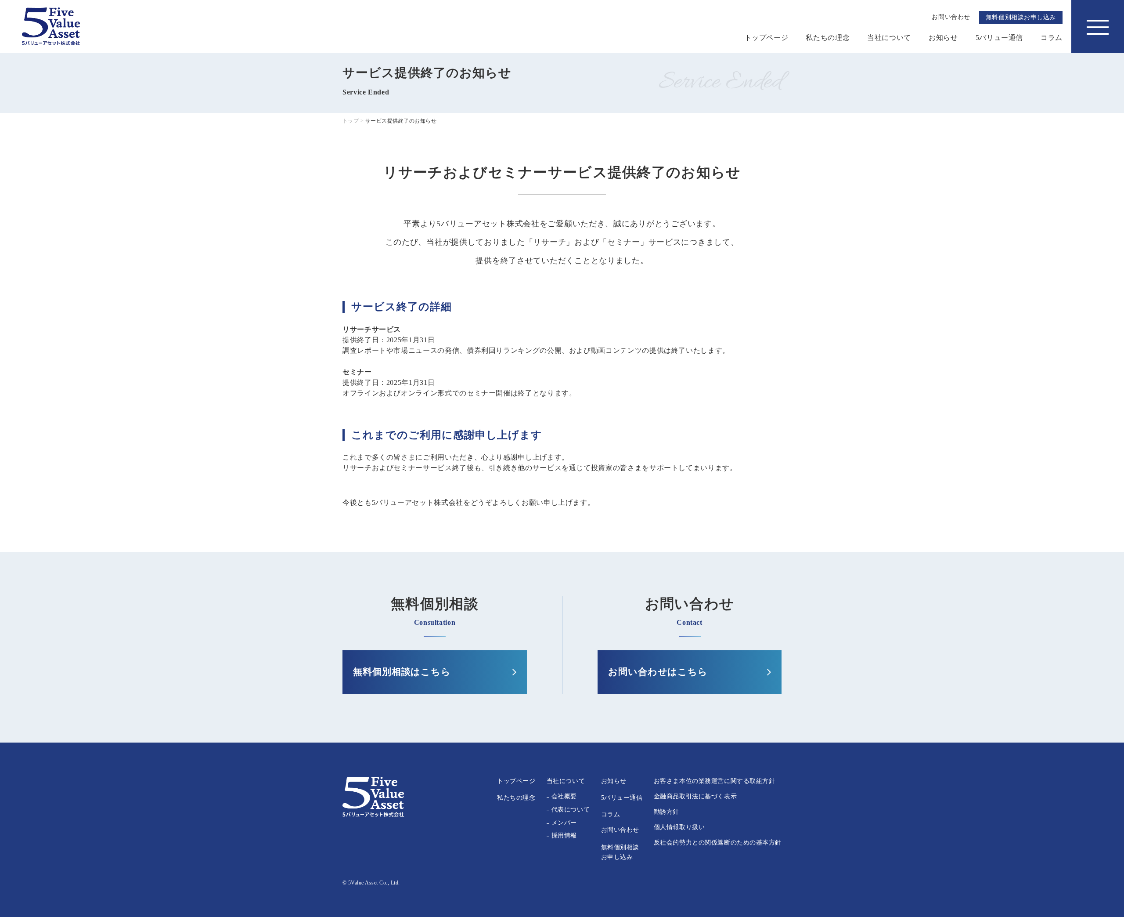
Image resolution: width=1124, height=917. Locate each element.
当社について (889, 37)
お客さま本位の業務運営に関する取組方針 (714, 781)
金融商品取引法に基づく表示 (695, 797)
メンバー (564, 822)
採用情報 (564, 835)
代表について (570, 809)
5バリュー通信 (999, 37)
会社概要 (564, 796)
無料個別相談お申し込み (1021, 17)
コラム (1052, 37)
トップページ (767, 37)
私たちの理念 (828, 37)
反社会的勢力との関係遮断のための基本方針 (718, 843)
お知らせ (943, 37)
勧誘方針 (666, 812)
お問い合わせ (620, 829)
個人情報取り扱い (679, 827)
